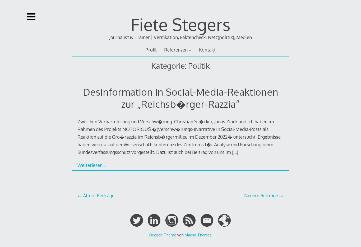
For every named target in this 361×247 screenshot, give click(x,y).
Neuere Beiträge (261, 195)
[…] (235, 152)
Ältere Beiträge (98, 195)
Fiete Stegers (180, 24)
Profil (150, 50)
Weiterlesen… (91, 165)
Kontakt (207, 50)
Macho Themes (198, 234)
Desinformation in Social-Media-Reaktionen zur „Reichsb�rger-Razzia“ (180, 98)
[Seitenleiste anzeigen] (31, 16)
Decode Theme (162, 234)
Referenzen (176, 50)
